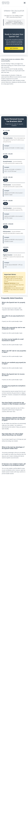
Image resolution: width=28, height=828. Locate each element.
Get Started (14, 48)
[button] (24, 3)
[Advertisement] (14, 100)
